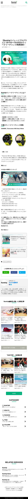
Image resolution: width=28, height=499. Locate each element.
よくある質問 (19, 490)
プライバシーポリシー (11, 490)
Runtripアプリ (4, 225)
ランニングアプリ (7, 261)
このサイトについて (9, 487)
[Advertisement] (14, 24)
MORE (23, 347)
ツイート (23, 272)
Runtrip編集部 (13, 282)
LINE (6, 272)
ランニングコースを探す (18, 487)
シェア (14, 272)
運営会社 (20, 488)
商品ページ (3, 165)
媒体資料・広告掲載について (12, 488)
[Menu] (2, 2)
